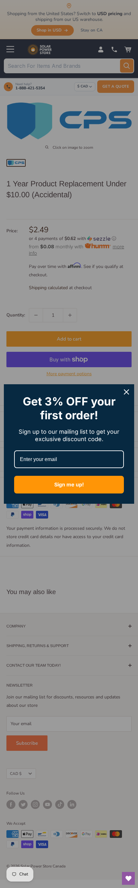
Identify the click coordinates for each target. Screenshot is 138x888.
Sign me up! (69, 484)
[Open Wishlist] (128, 878)
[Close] (126, 392)
